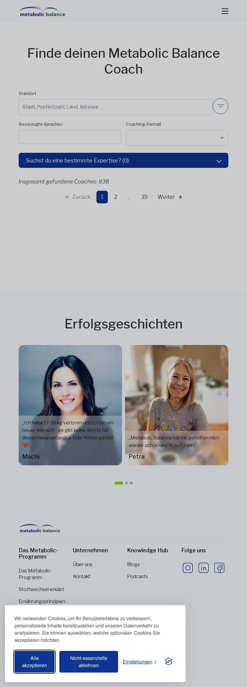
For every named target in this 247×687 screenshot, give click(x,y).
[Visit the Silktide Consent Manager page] (168, 662)
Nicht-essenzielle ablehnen (88, 662)
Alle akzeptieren (34, 662)
